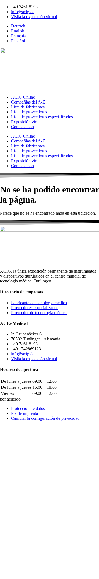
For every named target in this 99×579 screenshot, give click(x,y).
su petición (10, 550)
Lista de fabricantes (28, 107)
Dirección (9, 523)
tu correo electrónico (18, 506)
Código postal (12, 529)
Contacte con (22, 126)
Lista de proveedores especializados (42, 116)
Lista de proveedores (29, 112)
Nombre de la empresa (20, 517)
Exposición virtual (27, 121)
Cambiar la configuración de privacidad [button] (45, 418)
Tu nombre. (10, 490)
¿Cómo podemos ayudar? (22, 495)
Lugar (6, 534)
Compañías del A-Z (28, 102)
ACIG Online (23, 97)
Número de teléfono (18, 511)
